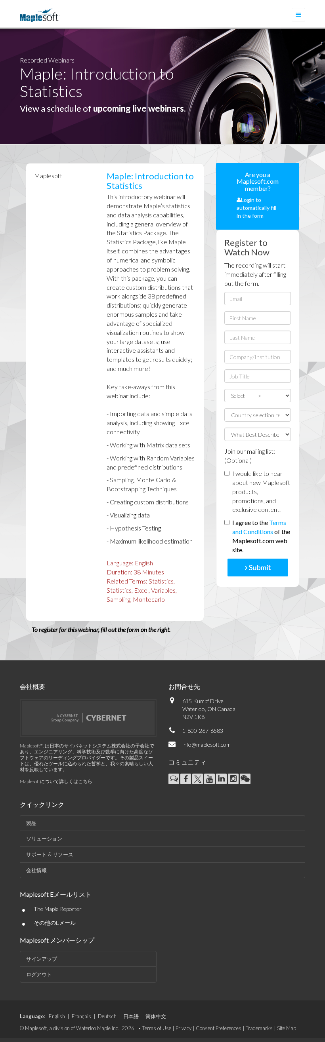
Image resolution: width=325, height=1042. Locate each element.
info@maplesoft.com (206, 744)
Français (81, 1016)
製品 (31, 823)
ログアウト (39, 974)
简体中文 (155, 1016)
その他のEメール (55, 922)
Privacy (183, 1028)
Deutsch (107, 1016)
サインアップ (41, 959)
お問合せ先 (184, 686)
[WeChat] (245, 779)
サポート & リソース (49, 854)
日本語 (131, 1016)
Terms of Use (156, 1028)
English (57, 1016)
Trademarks (259, 1028)
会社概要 (32, 686)
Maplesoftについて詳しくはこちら (56, 781)
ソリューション (44, 838)
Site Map (286, 1028)
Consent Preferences (218, 1028)
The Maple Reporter (58, 908)
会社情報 (36, 870)
